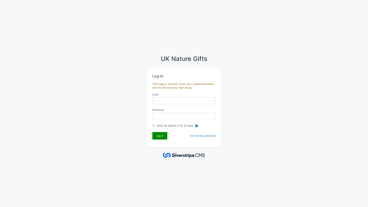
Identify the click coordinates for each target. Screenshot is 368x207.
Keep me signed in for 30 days (175, 125)
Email (155, 94)
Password (158, 109)
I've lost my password (203, 135)
